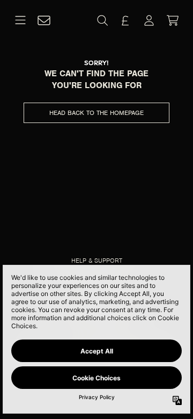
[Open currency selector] (125, 20)
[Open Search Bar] (102, 20)
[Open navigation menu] (20, 20)
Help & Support (96, 260)
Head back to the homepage (96, 113)
